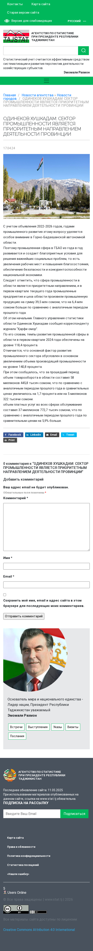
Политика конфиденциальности (28, 855)
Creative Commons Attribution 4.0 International (39, 930)
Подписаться (74, 814)
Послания (17, 736)
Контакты (15, 4)
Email (8, 576)
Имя (7, 558)
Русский (74, 21)
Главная (9, 95)
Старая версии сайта (23, 12)
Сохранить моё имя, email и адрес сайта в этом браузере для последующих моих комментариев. (43, 603)
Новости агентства (37, 95)
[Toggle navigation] (46, 81)
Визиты (72, 727)
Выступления (38, 727)
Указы (57, 727)
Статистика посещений (23, 865)
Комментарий (15, 498)
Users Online (14, 890)
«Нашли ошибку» (18, 874)
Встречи (16, 727)
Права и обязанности (21, 846)
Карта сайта (40, 4)
